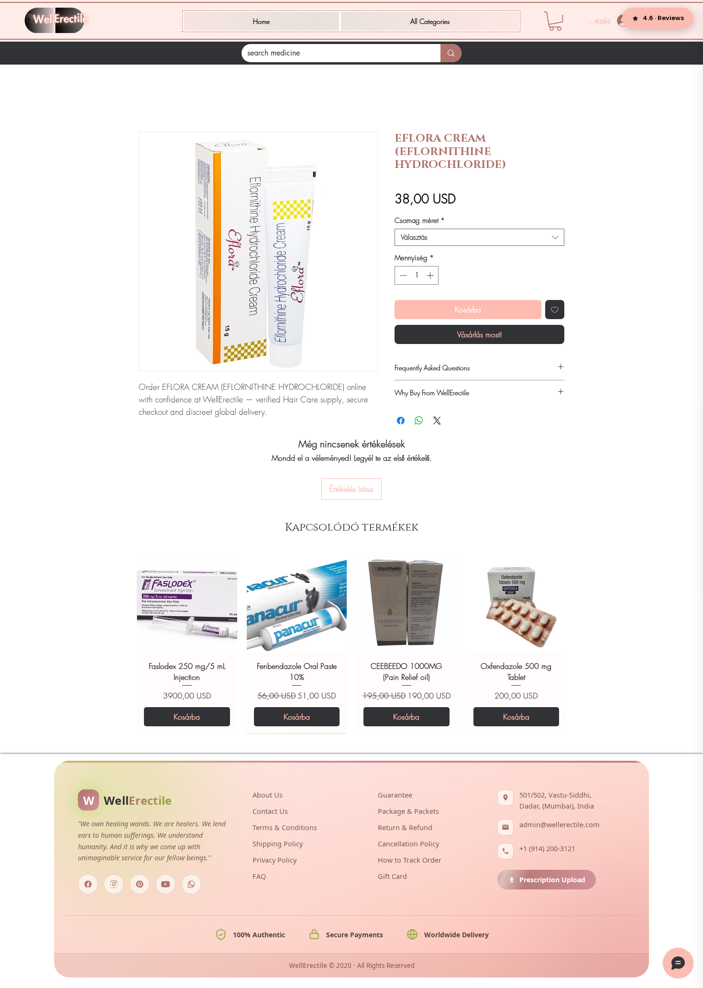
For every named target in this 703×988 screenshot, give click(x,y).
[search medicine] (450, 53)
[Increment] (431, 277)
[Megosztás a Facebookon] (400, 422)
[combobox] (479, 238)
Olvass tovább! (160, 424)
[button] (430, 21)
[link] (555, 21)
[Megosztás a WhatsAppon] (419, 422)
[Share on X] (437, 422)
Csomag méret (420, 222)
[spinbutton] (417, 277)
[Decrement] (402, 277)
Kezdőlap (153, 99)
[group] (351, 599)
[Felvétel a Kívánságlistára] (554, 311)
